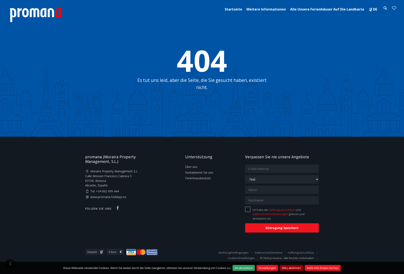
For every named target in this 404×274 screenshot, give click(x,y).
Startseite (233, 9)
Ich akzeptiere (244, 268)
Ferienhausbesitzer (198, 178)
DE (375, 9)
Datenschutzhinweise (269, 252)
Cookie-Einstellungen (241, 258)
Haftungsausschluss (282, 210)
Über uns (191, 167)
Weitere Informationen (266, 9)
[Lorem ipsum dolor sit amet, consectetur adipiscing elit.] (35, 14)
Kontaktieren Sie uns (199, 172)
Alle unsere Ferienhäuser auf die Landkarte (327, 9)
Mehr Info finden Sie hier (323, 268)
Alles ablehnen (291, 268)
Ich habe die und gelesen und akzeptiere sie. (278, 214)
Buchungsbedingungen (234, 252)
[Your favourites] (394, 9)
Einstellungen (267, 268)
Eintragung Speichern (282, 228)
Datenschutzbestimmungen (270, 214)
